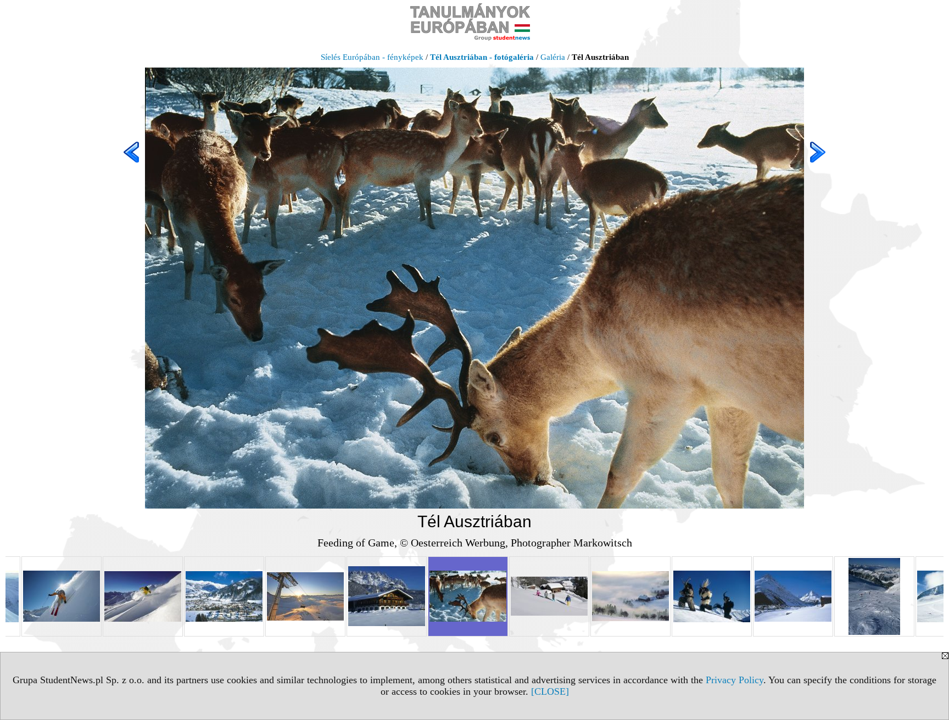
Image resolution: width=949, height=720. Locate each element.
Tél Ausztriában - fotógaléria (482, 57)
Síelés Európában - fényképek (372, 57)
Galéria (552, 57)
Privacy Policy (734, 679)
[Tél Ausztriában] (61, 596)
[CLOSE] (550, 691)
